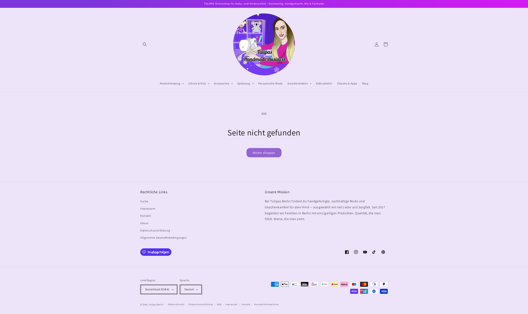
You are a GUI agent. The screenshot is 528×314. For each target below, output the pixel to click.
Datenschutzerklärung (155, 230)
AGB (219, 304)
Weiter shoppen (264, 153)
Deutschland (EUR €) (157, 289)
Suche (144, 201)
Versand (246, 304)
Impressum (147, 208)
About (144, 223)
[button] (144, 44)
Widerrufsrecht (176, 304)
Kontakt (145, 216)
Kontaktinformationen (266, 304)
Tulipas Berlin (156, 304)
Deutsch (189, 289)
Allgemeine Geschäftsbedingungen (163, 237)
